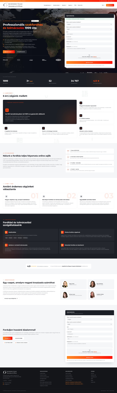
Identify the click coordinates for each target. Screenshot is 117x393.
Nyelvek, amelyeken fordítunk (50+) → (74, 382)
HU (102, 5)
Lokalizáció (42, 380)
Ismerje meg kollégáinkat (10, 298)
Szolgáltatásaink (21, 51)
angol (68, 29)
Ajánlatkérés (110, 5)
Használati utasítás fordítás (45, 383)
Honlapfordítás (43, 378)
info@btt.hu (8, 338)
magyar (68, 24)
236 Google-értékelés (97, 83)
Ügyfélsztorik (94, 376)
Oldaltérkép (111, 390)
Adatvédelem (103, 390)
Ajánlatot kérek (8, 51)
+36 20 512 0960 (18, 338)
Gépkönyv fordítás (44, 385)
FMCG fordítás (69, 380)
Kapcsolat (80, 5)
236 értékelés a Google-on (42, 266)
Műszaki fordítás (69, 376)
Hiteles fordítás (43, 375)
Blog (92, 380)
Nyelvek (64, 5)
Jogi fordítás (68, 373)
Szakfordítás (42, 373)
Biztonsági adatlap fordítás (45, 382)
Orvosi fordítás (69, 375)
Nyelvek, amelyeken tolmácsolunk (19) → (75, 383)
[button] (89, 56)
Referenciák (93, 375)
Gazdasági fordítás (69, 378)
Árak (75, 5)
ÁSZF (108, 390)
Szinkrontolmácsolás (44, 376)
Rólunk (92, 373)
